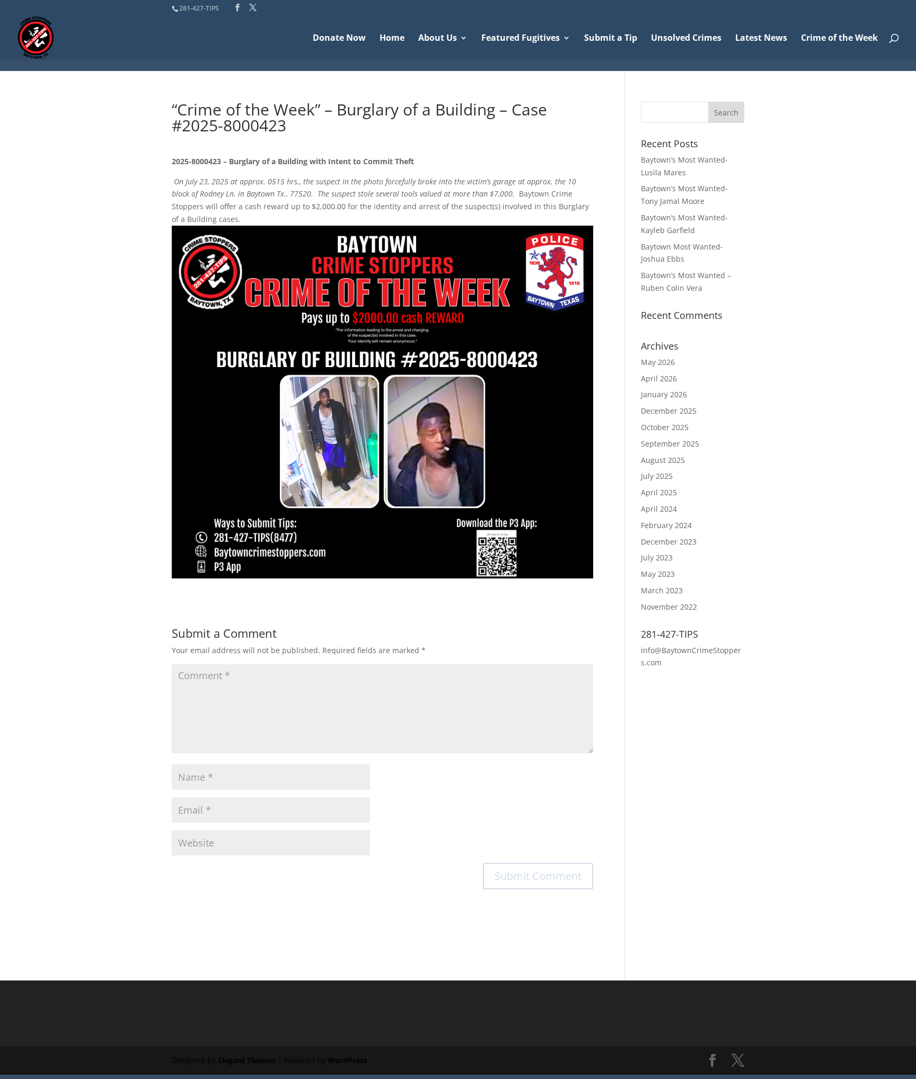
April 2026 (659, 378)
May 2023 (658, 574)
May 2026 (658, 362)
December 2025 (669, 411)
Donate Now (339, 38)
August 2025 (663, 460)
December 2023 (669, 542)
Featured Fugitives (520, 38)
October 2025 (665, 427)
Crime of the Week (839, 38)
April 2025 (659, 492)
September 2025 (670, 444)
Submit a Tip (610, 38)
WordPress (347, 1060)
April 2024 (659, 509)
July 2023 (657, 557)
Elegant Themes (247, 1060)
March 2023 (662, 590)
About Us (437, 38)
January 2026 (664, 394)
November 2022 (669, 607)
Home (392, 38)
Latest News (761, 38)
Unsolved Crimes (686, 38)
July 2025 (657, 476)
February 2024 (666, 525)
